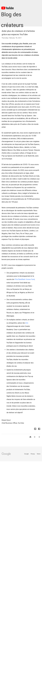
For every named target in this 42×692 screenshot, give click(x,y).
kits (26, 323)
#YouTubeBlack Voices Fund (24, 279)
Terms (38, 454)
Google (26, 454)
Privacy (33, 454)
